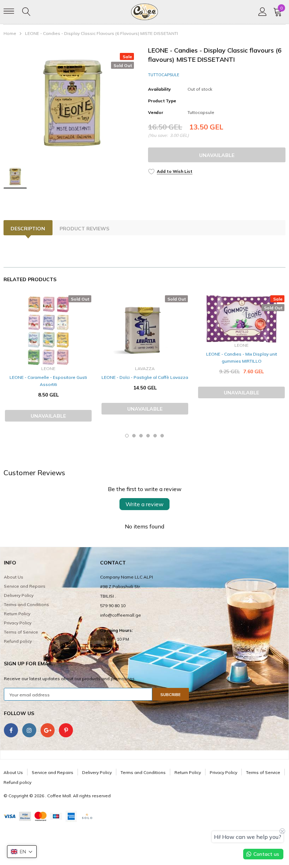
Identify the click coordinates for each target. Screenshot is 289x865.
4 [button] (148, 435)
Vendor (155, 112)
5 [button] (155, 435)
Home (10, 33)
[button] (21, 852)
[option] (72, 102)
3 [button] (141, 435)
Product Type (162, 100)
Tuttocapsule (163, 74)
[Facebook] (11, 730)
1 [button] (127, 435)
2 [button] (134, 435)
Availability (159, 89)
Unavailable (216, 155)
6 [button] (162, 435)
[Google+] (48, 730)
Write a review (144, 504)
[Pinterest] (66, 730)
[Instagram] (29, 730)
